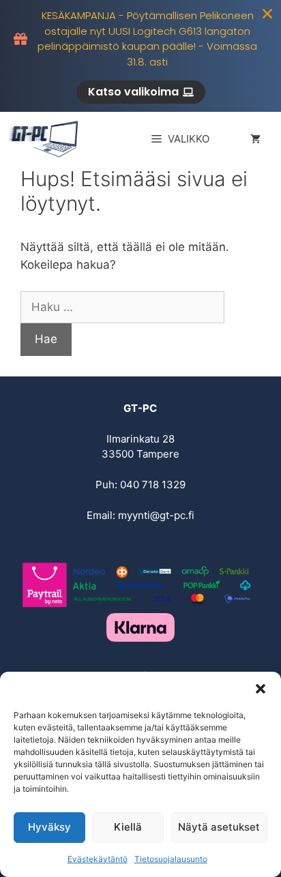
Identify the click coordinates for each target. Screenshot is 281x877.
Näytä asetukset (219, 826)
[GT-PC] (44, 139)
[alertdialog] (140, 56)
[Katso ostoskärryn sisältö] (255, 139)
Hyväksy (49, 826)
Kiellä (128, 826)
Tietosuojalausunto (170, 859)
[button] (260, 689)
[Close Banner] (267, 13)
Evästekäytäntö (98, 859)
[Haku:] (122, 307)
